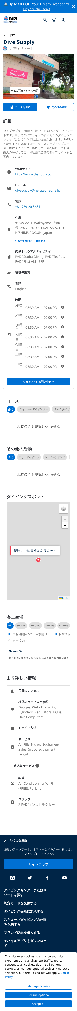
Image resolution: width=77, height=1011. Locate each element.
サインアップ (39, 864)
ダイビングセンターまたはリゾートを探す (25, 892)
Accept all (38, 1004)
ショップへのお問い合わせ (38, 381)
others (63, 625)
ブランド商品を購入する (22, 932)
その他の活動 (59, 107)
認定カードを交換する (20, 903)
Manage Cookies (38, 986)
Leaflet (65, 597)
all (10, 625)
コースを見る (23, 107)
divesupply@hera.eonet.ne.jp (37, 190)
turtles (49, 625)
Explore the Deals (36, 9)
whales (35, 625)
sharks (21, 625)
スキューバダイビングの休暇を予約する (25, 922)
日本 (11, 35)
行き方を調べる (23, 241)
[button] (38, 560)
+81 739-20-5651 (27, 206)
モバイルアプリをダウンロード (25, 943)
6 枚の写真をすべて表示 (24, 90)
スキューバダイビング (32, 409)
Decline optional (38, 995)
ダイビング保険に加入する (23, 911)
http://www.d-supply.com (34, 174)
